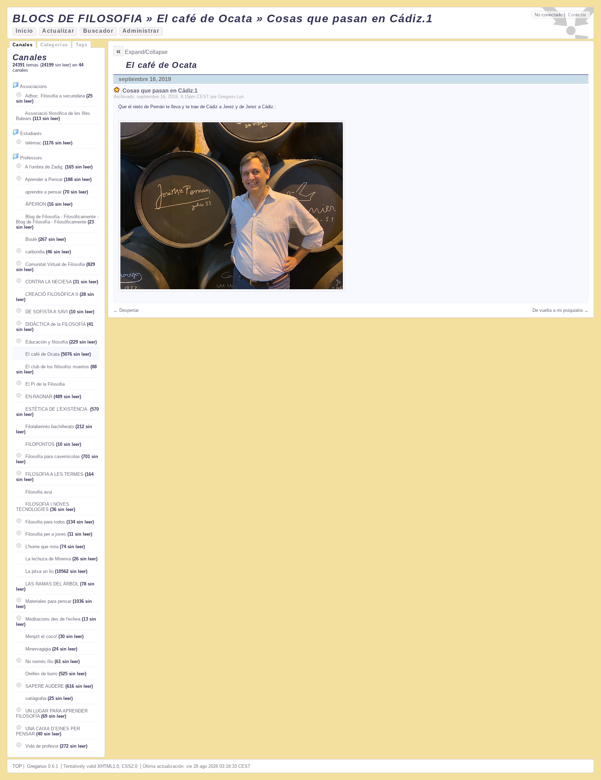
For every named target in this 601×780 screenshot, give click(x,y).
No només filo (39, 661)
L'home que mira (41, 546)
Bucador (98, 31)
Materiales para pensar (48, 601)
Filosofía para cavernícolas (52, 456)
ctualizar (58, 31)
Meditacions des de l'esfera (52, 619)
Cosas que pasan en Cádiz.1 (160, 91)
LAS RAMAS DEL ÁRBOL (52, 583)
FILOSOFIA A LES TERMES (54, 474)
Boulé (31, 239)
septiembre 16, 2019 (145, 79)
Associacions (33, 86)
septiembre (148, 96)
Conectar (577, 14)
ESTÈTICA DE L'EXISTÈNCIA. (57, 409)
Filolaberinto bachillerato (49, 426)
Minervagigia (38, 649)
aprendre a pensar (43, 192)
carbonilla (35, 251)
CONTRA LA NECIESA (48, 281)
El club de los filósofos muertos (57, 366)
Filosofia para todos (45, 522)
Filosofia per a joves (45, 534)
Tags (82, 44)
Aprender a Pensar (44, 179)
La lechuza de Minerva (48, 558)
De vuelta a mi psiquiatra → (560, 310)
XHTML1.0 (108, 766)
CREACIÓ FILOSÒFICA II (51, 294)
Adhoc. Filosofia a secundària (55, 96)
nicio (24, 31)
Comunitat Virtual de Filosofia (55, 264)
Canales (23, 44)
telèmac (33, 142)
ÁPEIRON (35, 204)
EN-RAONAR (38, 396)
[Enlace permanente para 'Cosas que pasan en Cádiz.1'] (117, 91)
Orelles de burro (41, 673)
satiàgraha (35, 698)
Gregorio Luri (231, 96)
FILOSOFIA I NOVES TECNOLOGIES (42, 507)
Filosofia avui (38, 492)
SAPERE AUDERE (44, 686)
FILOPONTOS (40, 444)
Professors (31, 157)
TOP (17, 766)
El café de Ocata (42, 354)
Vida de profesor (41, 746)
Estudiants (31, 133)
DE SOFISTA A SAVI (46, 311)
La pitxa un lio (39, 571)
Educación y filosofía (46, 342)
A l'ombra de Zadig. (44, 167)
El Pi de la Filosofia (45, 384)
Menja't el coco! (41, 636)
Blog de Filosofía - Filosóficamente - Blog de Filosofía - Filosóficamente (57, 219)
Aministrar (141, 31)
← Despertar (126, 310)
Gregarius (37, 766)
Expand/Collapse (146, 52)
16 (162, 96)
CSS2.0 (129, 766)
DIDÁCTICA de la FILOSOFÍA (55, 324)
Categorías (54, 44)
